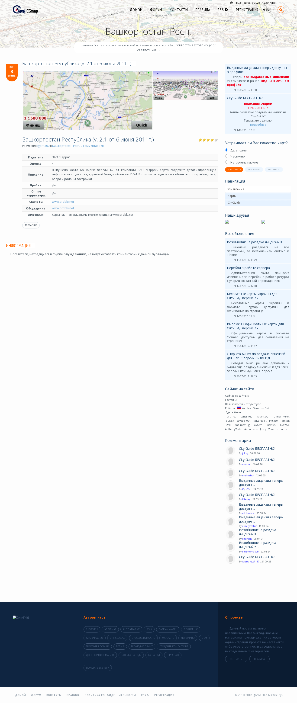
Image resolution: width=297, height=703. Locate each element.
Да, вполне (238, 150)
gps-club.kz (117, 637)
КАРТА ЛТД (154, 655)
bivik (149, 629)
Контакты (179, 9)
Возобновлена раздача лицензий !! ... (257, 532)
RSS (221, 9)
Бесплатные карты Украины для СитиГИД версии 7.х (252, 296)
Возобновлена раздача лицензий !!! (255, 242)
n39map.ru (188, 637)
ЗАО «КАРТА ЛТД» (131, 655)
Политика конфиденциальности (110, 695)
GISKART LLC (191, 629)
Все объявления (239, 233)
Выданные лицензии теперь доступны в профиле (257, 69)
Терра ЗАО (31, 225)
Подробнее (258, 125)
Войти (269, 10)
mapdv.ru (168, 637)
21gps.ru (92, 629)
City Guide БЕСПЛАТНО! (245, 98)
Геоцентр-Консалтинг (173, 646)
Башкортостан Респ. (66, 146)
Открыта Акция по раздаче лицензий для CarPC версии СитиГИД (256, 356)
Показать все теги (97, 667)
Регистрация (247, 9)
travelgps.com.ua (97, 646)
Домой (136, 9)
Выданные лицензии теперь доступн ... (261, 482)
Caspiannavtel (168, 629)
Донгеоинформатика (100, 655)
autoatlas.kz (131, 629)
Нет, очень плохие (244, 162)
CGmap (32, 11)
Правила (203, 9)
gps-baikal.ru (94, 637)
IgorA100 (43, 146)
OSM (204, 637)
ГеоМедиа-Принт (142, 646)
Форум (156, 9)
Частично (237, 156)
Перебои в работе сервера (248, 268)
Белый (120, 646)
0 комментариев (92, 146)
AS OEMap (110, 629)
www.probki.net (63, 201)
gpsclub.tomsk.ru (143, 637)
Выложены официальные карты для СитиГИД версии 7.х (255, 326)
